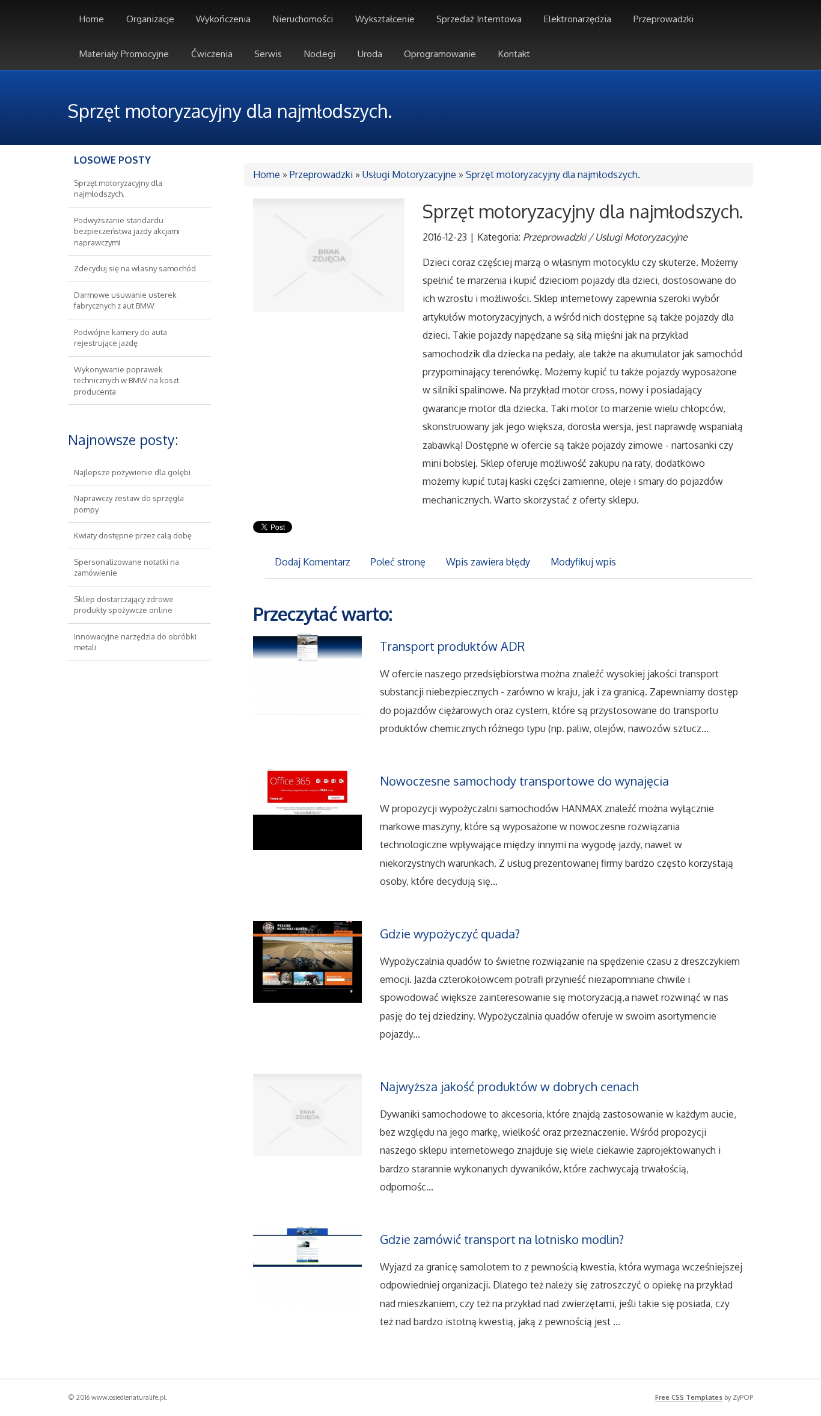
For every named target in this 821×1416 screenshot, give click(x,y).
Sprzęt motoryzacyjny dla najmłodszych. (553, 174)
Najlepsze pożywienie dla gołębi (132, 472)
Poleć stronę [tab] (398, 562)
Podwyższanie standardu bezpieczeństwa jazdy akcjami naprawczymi (127, 231)
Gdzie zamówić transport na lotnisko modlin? (502, 1239)
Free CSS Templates (688, 1397)
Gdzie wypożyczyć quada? (450, 933)
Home (266, 174)
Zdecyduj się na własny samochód (135, 268)
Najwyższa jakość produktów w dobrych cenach (509, 1086)
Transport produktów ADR (452, 646)
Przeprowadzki (321, 174)
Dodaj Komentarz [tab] (312, 562)
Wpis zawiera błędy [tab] (488, 562)
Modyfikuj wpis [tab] (583, 562)
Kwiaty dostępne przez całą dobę (133, 535)
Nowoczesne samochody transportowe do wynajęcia (524, 781)
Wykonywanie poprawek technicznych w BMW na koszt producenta (126, 380)
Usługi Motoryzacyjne (409, 174)
